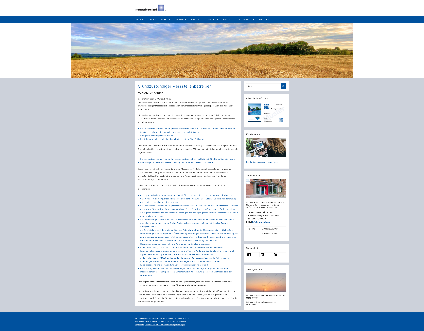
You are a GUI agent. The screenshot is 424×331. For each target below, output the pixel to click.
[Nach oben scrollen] (420, 327)
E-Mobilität (179, 19)
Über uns (263, 19)
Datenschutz (150, 324)
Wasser (164, 19)
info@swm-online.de (261, 222)
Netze (225, 19)
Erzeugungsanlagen (243, 19)
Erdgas (151, 19)
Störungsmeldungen (176, 324)
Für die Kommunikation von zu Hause (262, 162)
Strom (138, 19)
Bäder (193, 19)
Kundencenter (210, 19)
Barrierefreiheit (161, 324)
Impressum (139, 324)
